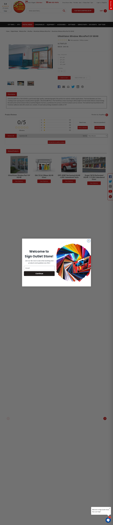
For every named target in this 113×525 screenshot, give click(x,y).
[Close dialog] (88, 240)
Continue (39, 273)
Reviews (111, 4)
